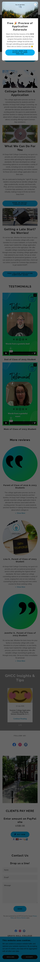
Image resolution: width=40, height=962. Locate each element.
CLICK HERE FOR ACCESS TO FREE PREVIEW (20, 52)
